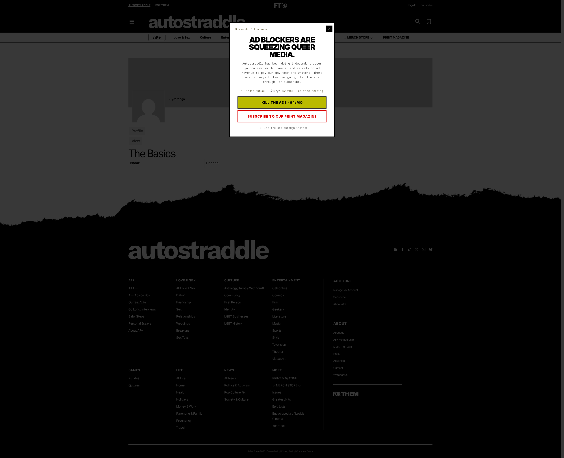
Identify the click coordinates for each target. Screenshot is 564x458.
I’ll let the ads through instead (282, 127)
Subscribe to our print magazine (282, 116)
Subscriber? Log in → (251, 29)
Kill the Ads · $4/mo (282, 102)
